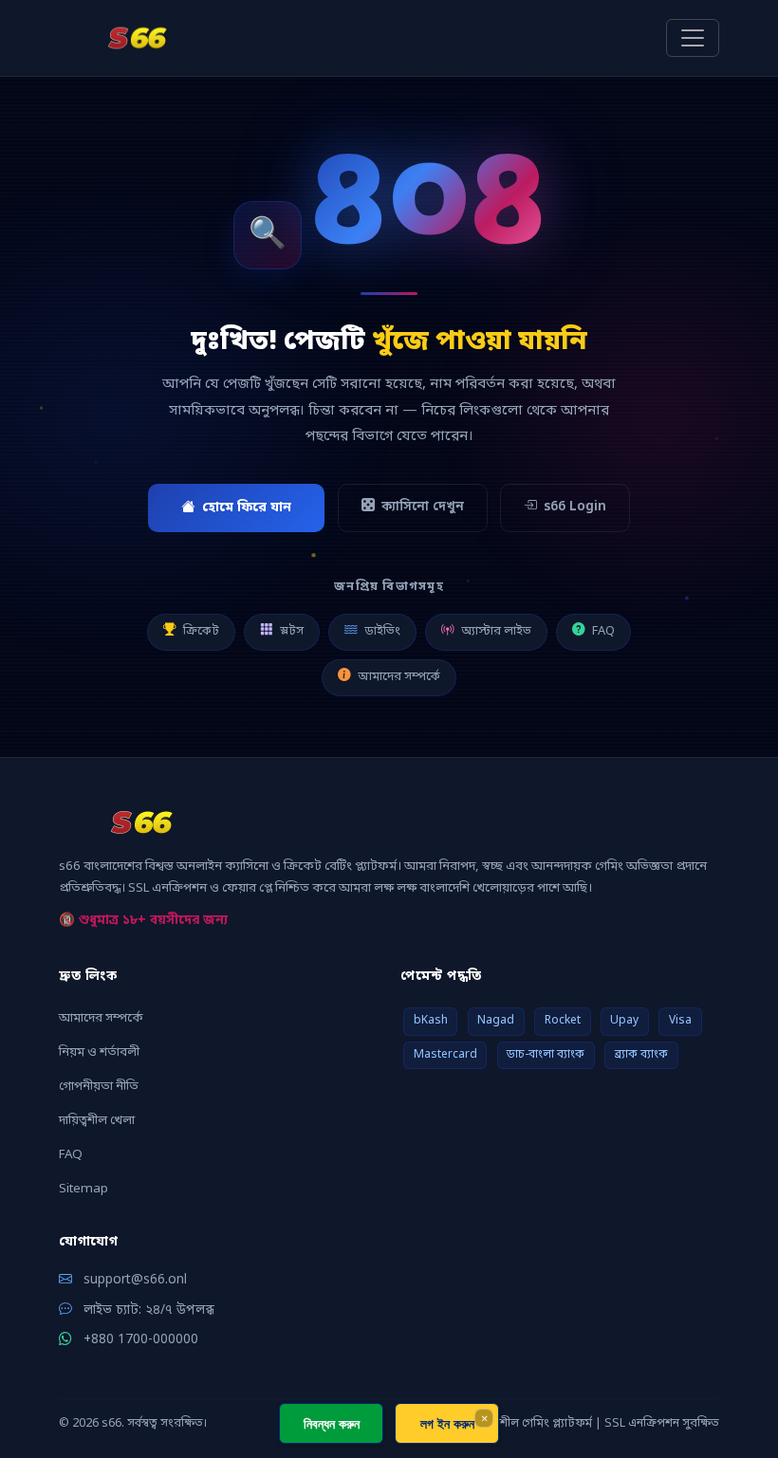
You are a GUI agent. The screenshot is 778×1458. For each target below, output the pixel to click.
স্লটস (292, 631)
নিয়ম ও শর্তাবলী (99, 1052)
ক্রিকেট (201, 631)
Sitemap (83, 1189)
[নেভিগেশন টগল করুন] (692, 38)
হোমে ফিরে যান (246, 508)
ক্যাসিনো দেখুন (422, 507)
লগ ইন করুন (447, 1423)
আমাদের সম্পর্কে (399, 677)
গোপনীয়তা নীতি (99, 1087)
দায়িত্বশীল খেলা (97, 1121)
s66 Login (575, 507)
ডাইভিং (382, 631)
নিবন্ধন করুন (332, 1423)
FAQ (603, 631)
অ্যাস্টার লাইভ (496, 631)
